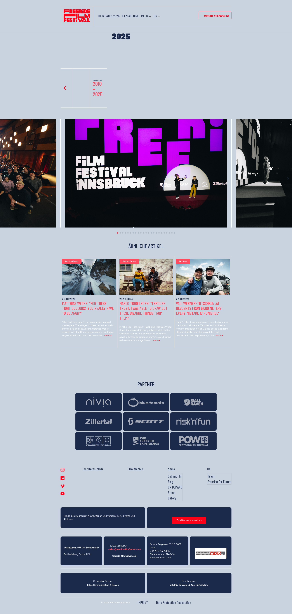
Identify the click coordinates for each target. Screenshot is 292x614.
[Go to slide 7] (133, 233)
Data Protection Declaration (173, 602)
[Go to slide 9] (138, 233)
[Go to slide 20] (166, 233)
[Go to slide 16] (156, 233)
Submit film (175, 476)
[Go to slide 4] (125, 233)
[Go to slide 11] (143, 233)
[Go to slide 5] (128, 233)
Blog (170, 481)
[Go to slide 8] (135, 233)
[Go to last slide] (4, 178)
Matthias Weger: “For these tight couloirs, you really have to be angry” (88, 308)
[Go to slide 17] (159, 233)
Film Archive (130, 16)
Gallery (172, 498)
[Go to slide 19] (164, 233)
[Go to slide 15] (154, 233)
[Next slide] (288, 178)
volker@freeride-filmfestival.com (124, 549)
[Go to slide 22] (172, 233)
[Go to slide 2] (120, 233)
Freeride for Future (219, 481)
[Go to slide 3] (122, 233)
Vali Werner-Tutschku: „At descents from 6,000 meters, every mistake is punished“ (199, 308)
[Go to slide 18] (161, 233)
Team (210, 476)
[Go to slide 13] (148, 233)
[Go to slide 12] (146, 233)
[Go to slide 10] (141, 233)
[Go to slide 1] (117, 233)
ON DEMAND (175, 487)
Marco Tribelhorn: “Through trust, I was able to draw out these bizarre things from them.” (143, 311)
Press (171, 492)
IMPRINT (143, 602)
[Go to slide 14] (151, 233)
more (107, 335)
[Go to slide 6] (130, 233)
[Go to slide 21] (169, 233)
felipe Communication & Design (103, 585)
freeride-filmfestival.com (124, 556)
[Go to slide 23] (174, 233)
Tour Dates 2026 (108, 16)
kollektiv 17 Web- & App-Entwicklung (189, 585)
